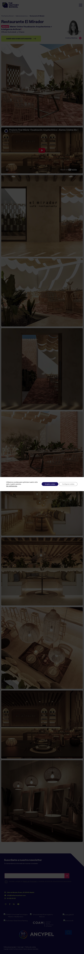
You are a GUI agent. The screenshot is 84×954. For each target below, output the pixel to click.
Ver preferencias (11, 486)
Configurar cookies (68, 484)
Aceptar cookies (50, 484)
